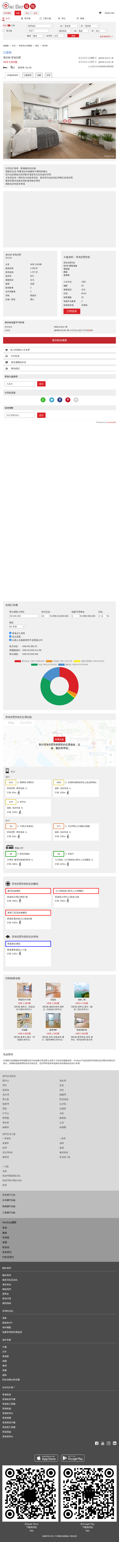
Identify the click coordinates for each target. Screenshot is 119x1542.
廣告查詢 (6, 1284)
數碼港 (63, 1118)
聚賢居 (5, 1157)
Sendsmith (111, 422)
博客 (4, 1318)
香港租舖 (6, 1408)
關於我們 (6, 1275)
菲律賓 (5, 1237)
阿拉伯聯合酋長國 (11, 1379)
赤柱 (62, 1090)
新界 (63, 1138)
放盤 (18, 13)
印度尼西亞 (8, 1257)
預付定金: (46, 612)
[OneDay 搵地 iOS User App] (46, 1458)
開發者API (7, 1322)
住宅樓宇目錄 (8, 1200)
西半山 (5, 1080)
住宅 (8, 18)
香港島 (6, 1138)
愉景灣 (5, 1104)
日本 (4, 1351)
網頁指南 (6, 1303)
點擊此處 (59, 739)
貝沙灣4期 (7, 1152)
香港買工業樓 (8, 1427)
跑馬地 (5, 1090)
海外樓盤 (7, 13)
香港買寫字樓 (8, 1422)
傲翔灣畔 (53, 1030)
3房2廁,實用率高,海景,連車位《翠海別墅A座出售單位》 (82, 1039)
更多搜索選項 (105, 36)
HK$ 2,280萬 (53, 1003)
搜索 (73, 36)
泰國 (4, 1242)
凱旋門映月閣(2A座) (12, 1180)
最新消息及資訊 (10, 1280)
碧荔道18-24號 (24, 1000)
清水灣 (5, 1094)
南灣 (4, 1148)
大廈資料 (27, 75)
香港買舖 (6, 1432)
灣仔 (4, 1085)
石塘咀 (63, 1108)
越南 (4, 1232)
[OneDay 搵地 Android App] (73, 1458)
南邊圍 (63, 1127)
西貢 (4, 1108)
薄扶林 (5, 1122)
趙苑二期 (82, 1000)
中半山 (5, 1113)
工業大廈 (47, 18)
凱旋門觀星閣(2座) (11, 1175)
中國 (4, 1347)
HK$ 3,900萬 (81, 1033)
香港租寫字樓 (8, 1399)
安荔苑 (53, 1000)
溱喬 (62, 1143)
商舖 (82, 18)
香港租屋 (6, 1394)
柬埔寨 (5, 1356)
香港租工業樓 (8, 1404)
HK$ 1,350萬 (53, 1033)
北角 (62, 1113)
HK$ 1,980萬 (24, 1003)
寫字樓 (27, 18)
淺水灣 (63, 1080)
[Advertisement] (59, 217)
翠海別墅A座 (82, 1030)
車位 (64, 18)
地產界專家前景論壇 (12, 1332)
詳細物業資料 (12, 75)
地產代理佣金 (77, 612)
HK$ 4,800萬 (24, 1033)
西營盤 (5, 1118)
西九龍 (5, 1099)
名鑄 (4, 1171)
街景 (48, 75)
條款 (11, 622)
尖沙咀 (63, 1104)
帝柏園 (24, 1030)
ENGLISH (109, 13)
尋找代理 (6, 1298)
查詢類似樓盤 (59, 340)
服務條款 (65, 1536)
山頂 (62, 1122)
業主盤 (9, 31)
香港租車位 (7, 1413)
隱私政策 (73, 1536)
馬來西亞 (7, 1252)
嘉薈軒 (5, 1143)
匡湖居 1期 (65, 1157)
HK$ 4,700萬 (81, 1003)
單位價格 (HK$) (16, 612)
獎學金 (5, 1294)
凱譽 (4, 1185)
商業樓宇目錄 (8, 1206)
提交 (41, 384)
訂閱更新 (72, 311)
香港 (4, 1227)
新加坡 (5, 1247)
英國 (4, 1370)
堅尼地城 (64, 1099)
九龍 (5, 1166)
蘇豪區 (5, 1127)
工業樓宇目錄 (8, 1212)
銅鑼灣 (63, 1094)
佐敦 (62, 1085)
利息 (100, 612)
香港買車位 (7, 1436)
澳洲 (4, 1365)
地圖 (39, 75)
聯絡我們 (6, 1289)
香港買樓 (6, 1418)
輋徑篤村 (64, 1152)
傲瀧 (62, 1148)
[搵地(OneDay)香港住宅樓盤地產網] (19, 5)
